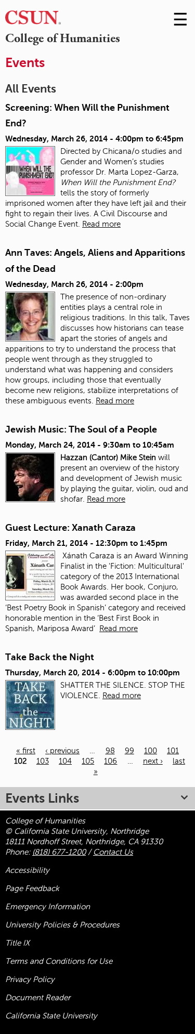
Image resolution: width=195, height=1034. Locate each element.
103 (42, 761)
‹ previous (62, 751)
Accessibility (27, 870)
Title (17, 943)
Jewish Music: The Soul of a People (81, 429)
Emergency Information (47, 906)
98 (110, 751)
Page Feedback (32, 888)
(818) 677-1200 (59, 852)
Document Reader (37, 997)
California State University (51, 1016)
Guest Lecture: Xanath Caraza (70, 527)
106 (110, 761)
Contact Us (113, 852)
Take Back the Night (49, 657)
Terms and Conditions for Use (58, 961)
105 (88, 761)
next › (153, 761)
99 (129, 751)
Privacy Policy (30, 979)
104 (65, 761)
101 (173, 751)
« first (25, 751)
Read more (101, 224)
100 (150, 751)
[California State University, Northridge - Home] (33, 20)
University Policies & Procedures (62, 925)
